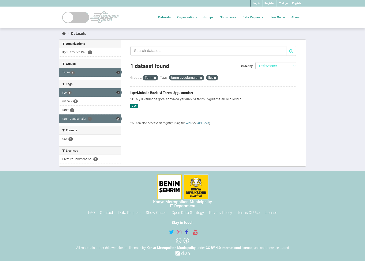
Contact (106, 212)
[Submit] (291, 51)
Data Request (129, 212)
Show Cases (156, 212)
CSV (134, 106)
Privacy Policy (220, 212)
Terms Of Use (248, 212)
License (271, 212)
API (188, 123)
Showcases (228, 17)
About (295, 17)
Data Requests (252, 17)
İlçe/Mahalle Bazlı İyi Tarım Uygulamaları (161, 93)
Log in (256, 3)
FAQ (91, 212)
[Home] (64, 33)
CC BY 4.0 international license (229, 248)
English (296, 3)
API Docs (203, 123)
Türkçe (283, 3)
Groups (208, 17)
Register (269, 3)
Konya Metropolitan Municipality (171, 248)
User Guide (277, 17)
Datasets (164, 17)
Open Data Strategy (188, 212)
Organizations (187, 17)
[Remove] (155, 78)
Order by (247, 66)
